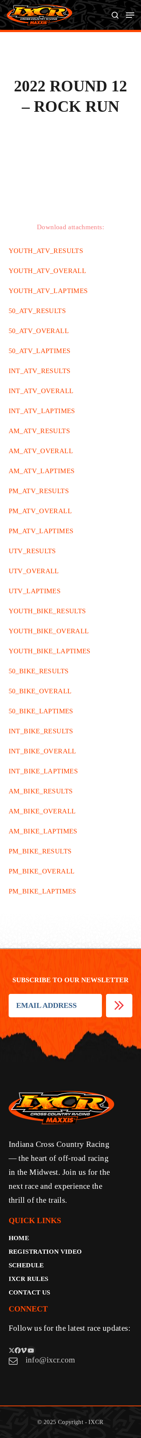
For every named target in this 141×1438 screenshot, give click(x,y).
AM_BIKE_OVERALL (42, 811)
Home (19, 1238)
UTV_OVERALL (34, 571)
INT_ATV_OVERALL (41, 391)
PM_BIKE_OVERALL (42, 871)
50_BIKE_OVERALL (40, 691)
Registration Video (45, 1251)
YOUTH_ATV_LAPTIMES (48, 291)
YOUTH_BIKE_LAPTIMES (50, 651)
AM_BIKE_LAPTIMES (43, 831)
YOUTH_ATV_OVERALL (47, 271)
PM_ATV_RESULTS (39, 491)
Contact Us (29, 1292)
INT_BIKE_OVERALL (42, 751)
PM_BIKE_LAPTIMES (42, 891)
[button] (130, 15)
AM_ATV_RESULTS (39, 431)
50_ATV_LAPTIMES (40, 351)
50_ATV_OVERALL (39, 331)
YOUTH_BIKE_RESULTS (47, 611)
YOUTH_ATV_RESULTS (46, 251)
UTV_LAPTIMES (35, 591)
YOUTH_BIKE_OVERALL (49, 631)
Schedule (26, 1265)
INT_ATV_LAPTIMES (42, 411)
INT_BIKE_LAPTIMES (43, 771)
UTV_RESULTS (32, 551)
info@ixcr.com (50, 1359)
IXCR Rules (29, 1278)
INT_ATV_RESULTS (40, 371)
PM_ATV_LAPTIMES (41, 531)
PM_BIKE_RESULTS (40, 851)
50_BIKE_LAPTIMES (41, 711)
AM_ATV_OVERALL (41, 451)
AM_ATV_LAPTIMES (42, 471)
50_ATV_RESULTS (37, 311)
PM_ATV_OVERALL (40, 511)
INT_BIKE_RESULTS (41, 731)
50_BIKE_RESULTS (39, 671)
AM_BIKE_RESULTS (41, 791)
